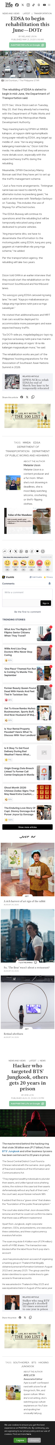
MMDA (27, 442)
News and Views (10, 13)
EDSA (36, 442)
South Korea (21, 1362)
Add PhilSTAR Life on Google (25, 45)
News (42, 1060)
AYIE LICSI (29, 1095)
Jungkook (14, 1151)
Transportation (43, 13)
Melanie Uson (29, 36)
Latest (26, 13)
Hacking (44, 1362)
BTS (4, 1151)
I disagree (34, 1440)
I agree (20, 1440)
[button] (49, 5)
